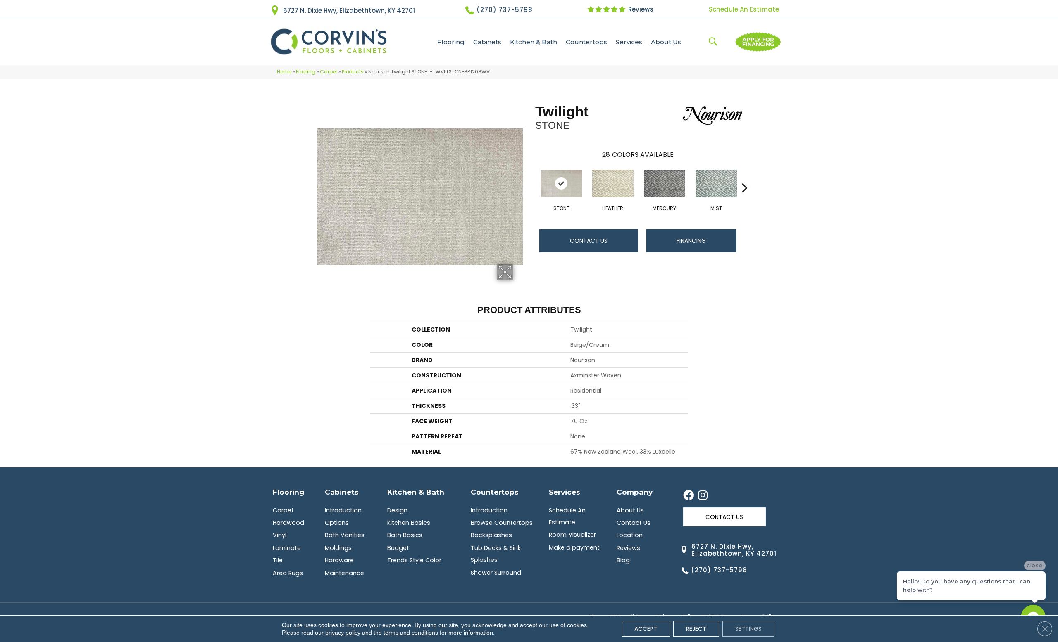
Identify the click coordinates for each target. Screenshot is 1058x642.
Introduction (343, 510)
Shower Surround (496, 573)
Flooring (451, 42)
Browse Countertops (502, 523)
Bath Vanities (345, 535)
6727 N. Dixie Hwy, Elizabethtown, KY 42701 (349, 10)
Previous (531, 175)
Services (629, 42)
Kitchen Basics (408, 523)
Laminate (287, 548)
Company (635, 492)
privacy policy (342, 632)
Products (353, 72)
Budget (398, 548)
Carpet (328, 72)
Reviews (640, 9)
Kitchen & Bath (533, 42)
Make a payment (574, 547)
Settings (748, 629)
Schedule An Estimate (744, 9)
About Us (666, 42)
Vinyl (279, 535)
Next (745, 175)
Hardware (339, 560)
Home (284, 72)
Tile (278, 560)
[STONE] (561, 183)
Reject (696, 629)
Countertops (586, 42)
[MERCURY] (664, 183)
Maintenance (344, 573)
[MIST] (716, 183)
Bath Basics (404, 535)
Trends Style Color (414, 560)
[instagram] (703, 496)
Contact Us (589, 241)
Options (337, 523)
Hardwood (288, 523)
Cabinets (487, 42)
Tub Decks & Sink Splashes (496, 554)
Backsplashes (491, 535)
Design (397, 510)
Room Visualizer (572, 535)
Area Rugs (288, 573)
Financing (691, 241)
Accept (645, 629)
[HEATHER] (613, 183)
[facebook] (688, 496)
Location (630, 535)
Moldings (338, 548)
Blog (623, 560)
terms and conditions (411, 632)
